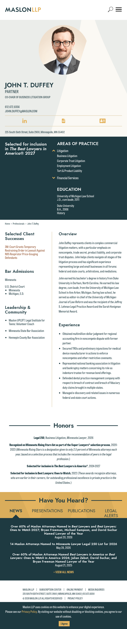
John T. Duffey (33, 223)
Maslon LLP (28, 589)
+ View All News (63, 572)
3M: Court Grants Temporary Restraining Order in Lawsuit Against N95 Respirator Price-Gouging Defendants (25, 252)
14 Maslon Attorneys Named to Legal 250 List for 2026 (63, 544)
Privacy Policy (75, 598)
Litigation (62, 151)
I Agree (64, 624)
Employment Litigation (69, 165)
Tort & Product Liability (69, 170)
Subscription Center (50, 589)
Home (7, 223)
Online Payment (75, 589)
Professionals (18, 223)
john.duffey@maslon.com (21, 111)
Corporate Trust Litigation (71, 160)
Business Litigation (67, 155)
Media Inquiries (96, 589)
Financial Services (68, 178)
